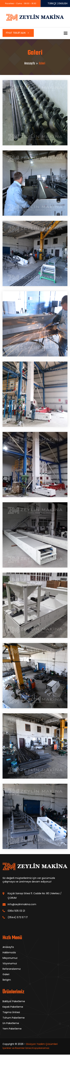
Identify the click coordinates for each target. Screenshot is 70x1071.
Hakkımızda (9, 952)
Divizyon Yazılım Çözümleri (42, 1044)
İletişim (7, 980)
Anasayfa (29, 63)
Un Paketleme (11, 1023)
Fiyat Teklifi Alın (16, 32)
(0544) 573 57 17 (18, 917)
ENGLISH (62, 3)
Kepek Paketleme (13, 1006)
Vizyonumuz (10, 963)
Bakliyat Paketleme (14, 1001)
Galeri (6, 974)
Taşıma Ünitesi (11, 1012)
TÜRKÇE (52, 3)
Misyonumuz (10, 958)
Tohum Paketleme (14, 1017)
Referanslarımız (12, 969)
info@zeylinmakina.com (22, 904)
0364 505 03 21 (16, 911)
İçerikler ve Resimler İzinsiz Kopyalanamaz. (26, 1048)
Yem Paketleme (12, 1028)
